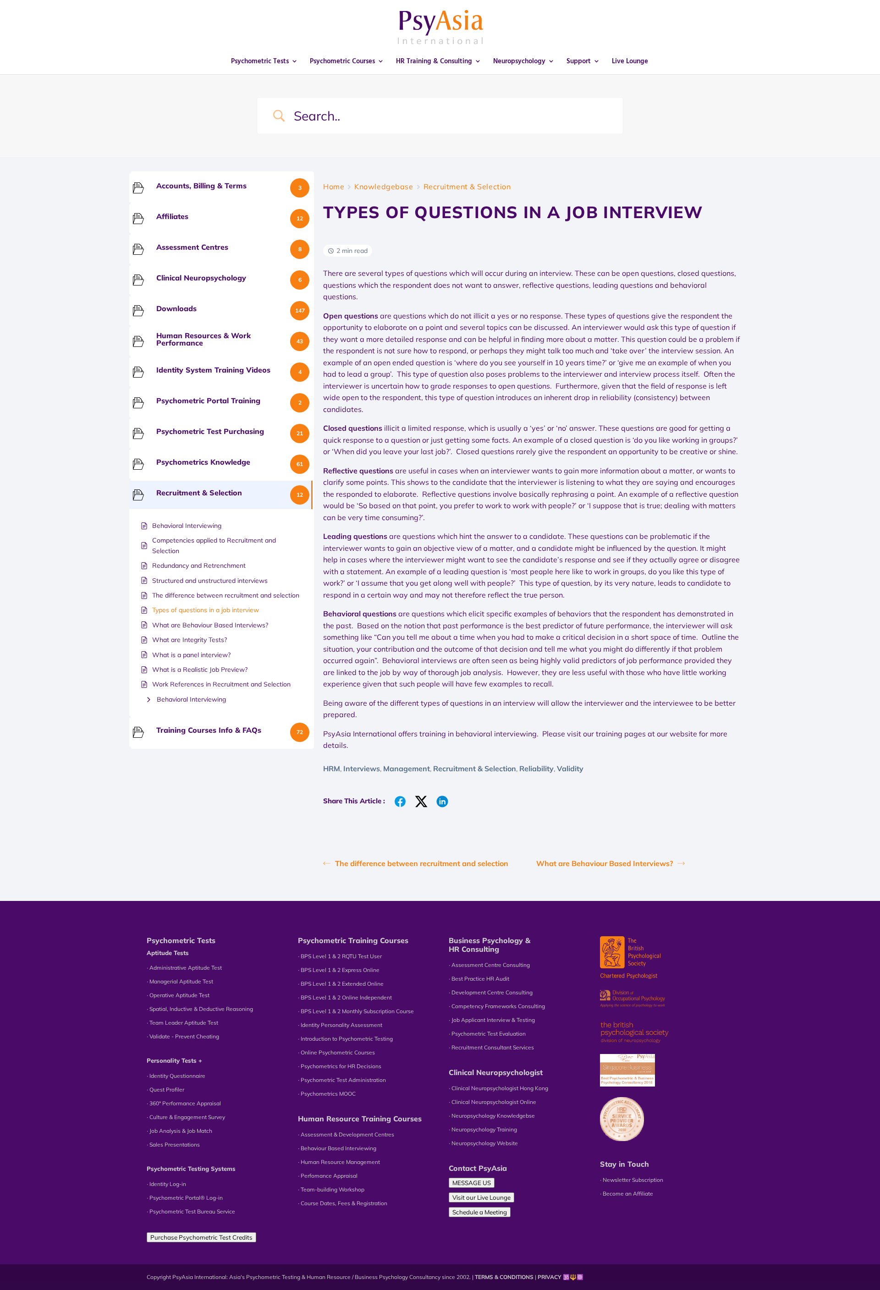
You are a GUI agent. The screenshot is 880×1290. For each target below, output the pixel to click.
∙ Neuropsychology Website (483, 1143)
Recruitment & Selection (467, 186)
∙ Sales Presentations (173, 1144)
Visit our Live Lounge (481, 1197)
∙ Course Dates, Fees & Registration (342, 1203)
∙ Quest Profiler (165, 1089)
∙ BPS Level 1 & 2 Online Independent (345, 997)
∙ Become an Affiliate (626, 1193)
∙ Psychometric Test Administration (342, 1079)
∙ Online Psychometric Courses (336, 1052)
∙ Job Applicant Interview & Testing (492, 1019)
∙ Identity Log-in (166, 1183)
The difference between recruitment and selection (421, 863)
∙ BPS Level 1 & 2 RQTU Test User (340, 956)
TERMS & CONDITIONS (504, 1277)
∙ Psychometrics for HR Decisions (339, 1066)
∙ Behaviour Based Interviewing (337, 1148)
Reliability (536, 768)
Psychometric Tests (260, 62)
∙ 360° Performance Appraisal (184, 1103)
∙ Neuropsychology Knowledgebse (492, 1115)
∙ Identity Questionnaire (176, 1075)
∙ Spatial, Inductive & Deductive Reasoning (200, 1008)
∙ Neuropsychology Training (483, 1129)
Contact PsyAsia (478, 1168)
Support (578, 62)
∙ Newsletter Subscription (631, 1179)
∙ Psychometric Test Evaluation (487, 1033)
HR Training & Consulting (434, 62)
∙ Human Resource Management (339, 1161)
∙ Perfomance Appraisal (328, 1175)
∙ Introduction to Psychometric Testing (345, 1038)
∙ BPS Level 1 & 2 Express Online (339, 969)
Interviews (361, 768)
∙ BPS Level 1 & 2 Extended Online (341, 983)
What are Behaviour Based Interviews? (604, 863)
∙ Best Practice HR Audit (479, 978)
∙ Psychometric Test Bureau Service (191, 1211)
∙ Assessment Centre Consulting (489, 964)
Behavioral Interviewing (191, 699)
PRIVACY (549, 1277)
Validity (570, 768)
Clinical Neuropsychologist (496, 1072)
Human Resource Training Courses (360, 1118)
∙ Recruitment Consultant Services (491, 1047)
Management (406, 768)
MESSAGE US (471, 1182)
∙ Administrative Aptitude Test (184, 967)
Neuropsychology (519, 62)
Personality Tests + (174, 1060)
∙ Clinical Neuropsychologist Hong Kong (498, 1088)
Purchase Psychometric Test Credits (201, 1237)
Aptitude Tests (168, 952)
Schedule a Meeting (479, 1212)
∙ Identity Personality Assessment (340, 1024)
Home (333, 186)
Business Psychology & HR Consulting (489, 945)
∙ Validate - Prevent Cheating (183, 1036)
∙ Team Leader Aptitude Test (182, 1022)
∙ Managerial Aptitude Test (180, 981)
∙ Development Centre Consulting (491, 992)
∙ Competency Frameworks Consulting (497, 1006)
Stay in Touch (624, 1164)
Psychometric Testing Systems (191, 1168)
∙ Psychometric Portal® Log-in (185, 1197)
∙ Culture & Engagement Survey (186, 1117)
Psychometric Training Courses (353, 940)
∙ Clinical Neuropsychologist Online (492, 1101)
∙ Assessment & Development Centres (346, 1134)
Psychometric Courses (342, 62)
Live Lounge (630, 62)
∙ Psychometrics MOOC (327, 1093)
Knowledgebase (383, 186)
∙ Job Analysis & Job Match (179, 1130)
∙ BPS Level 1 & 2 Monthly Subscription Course (356, 1011)
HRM (331, 768)
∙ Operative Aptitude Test (178, 995)
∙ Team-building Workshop (331, 1189)
